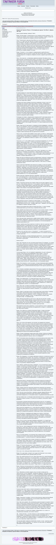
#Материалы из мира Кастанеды (21, 20)
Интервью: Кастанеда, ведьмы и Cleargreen (37, 20)
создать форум (51, 533)
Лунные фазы (21, 542)
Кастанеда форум (25, 543)
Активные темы (28, 7)
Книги (24, 542)
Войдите (9, 18)
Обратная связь (31, 543)
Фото (26, 542)
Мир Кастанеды (34, 542)
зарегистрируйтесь (15, 18)
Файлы (31, 542)
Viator (3, 28)
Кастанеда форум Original (8, 20)
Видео (28, 542)
